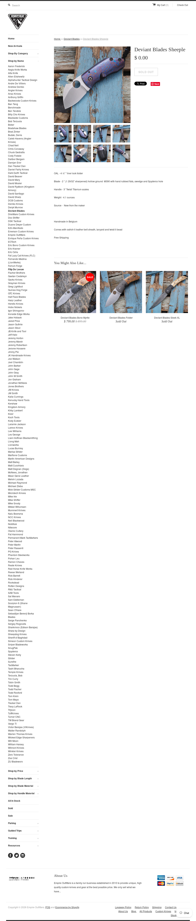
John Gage (14, 369)
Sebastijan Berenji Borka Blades (21, 615)
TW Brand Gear (16, 720)
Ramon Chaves (16, 561)
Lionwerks (13, 444)
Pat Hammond (15, 534)
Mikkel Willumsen (17, 506)
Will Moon (13, 740)
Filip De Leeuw (16, 269)
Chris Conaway (16, 148)
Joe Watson (14, 358)
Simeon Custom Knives (20, 641)
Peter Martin (14, 544)
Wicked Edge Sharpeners (21, 737)
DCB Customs (15, 200)
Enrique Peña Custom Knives (23, 238)
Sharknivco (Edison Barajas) (23, 627)
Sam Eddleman (16, 599)
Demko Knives (15, 203)
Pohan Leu (14, 558)
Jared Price (14, 320)
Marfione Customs (17, 455)
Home (11, 38)
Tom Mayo (13, 699)
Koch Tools (14, 417)
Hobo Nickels (15, 307)
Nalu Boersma (15, 513)
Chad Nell (13, 145)
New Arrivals (15, 46)
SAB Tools (13, 592)
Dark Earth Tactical (18, 172)
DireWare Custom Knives (21, 214)
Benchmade (14, 107)
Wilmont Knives (16, 747)
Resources (23, 845)
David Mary (14, 179)
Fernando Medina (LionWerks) (17, 260)
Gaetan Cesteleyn (17, 276)
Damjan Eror (14, 162)
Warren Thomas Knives (20, 733)
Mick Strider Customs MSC (22, 489)
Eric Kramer (14, 248)
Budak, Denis (15, 135)
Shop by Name (23, 61)
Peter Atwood (15, 541)
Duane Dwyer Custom (19, 224)
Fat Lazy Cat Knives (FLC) (21, 255)
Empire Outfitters (16, 234)
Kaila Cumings (15, 396)
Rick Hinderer (15, 579)
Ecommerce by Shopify (67, 907)
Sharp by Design (16, 630)
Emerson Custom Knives (21, 231)
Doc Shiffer (14, 217)
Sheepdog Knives (17, 634)
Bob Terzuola (15, 121)
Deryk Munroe (15, 207)
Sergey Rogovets (17, 623)
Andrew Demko (16, 86)
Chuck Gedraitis (16, 152)
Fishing (23, 823)
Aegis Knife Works (17, 69)
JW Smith (13, 393)
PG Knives (13, 551)
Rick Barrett (14, 575)
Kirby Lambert (15, 410)
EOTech (12, 241)
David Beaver (15, 176)
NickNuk (12, 524)
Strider (11, 658)
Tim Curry (13, 678)
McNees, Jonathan (18, 472)
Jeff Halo (12, 334)
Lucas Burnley (15, 448)
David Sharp (14, 197)
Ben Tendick (14, 110)
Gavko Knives (15, 279)
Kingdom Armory (16, 406)
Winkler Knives (16, 751)
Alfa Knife (13, 73)
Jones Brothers (16, 386)
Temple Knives (15, 672)
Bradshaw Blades (17, 128)
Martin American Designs (21, 458)
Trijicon (12, 709)
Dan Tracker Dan (17, 166)
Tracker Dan (14, 703)
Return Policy (142, 907)
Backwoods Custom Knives (22, 100)
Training (23, 838)
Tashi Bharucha (16, 668)
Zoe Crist (12, 758)
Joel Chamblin (15, 362)
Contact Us (170, 907)
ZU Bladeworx (15, 761)
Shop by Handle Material (23, 793)
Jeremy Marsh (15, 341)
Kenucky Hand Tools (18, 400)
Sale (10, 815)
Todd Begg (13, 685)
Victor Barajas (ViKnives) (21, 727)
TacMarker (13, 665)
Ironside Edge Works (19, 314)
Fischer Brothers (16, 272)
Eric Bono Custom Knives (21, 245)
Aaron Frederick (16, 66)
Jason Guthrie (15, 324)
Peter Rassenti (15, 548)
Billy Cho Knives (16, 114)
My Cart (163, 5)
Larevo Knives (15, 427)
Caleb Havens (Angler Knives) (19, 140)
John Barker (14, 365)
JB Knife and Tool (17, 331)
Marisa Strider (15, 451)
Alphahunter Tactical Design (22, 79)
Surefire (12, 661)
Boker (11, 124)
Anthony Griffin (15, 97)
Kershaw (12, 403)
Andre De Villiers (17, 83)
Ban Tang (13, 104)
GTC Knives (14, 293)
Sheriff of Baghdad (17, 637)
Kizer (10, 413)
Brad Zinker (14, 131)
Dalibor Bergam (16, 159)
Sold (10, 808)
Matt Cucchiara (16, 465)
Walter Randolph (17, 730)
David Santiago (16, 193)
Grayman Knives (16, 283)
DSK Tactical (14, 221)
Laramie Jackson (17, 424)
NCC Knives (14, 517)
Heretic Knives (15, 303)
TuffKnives (13, 713)
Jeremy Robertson (17, 345)
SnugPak (13, 647)
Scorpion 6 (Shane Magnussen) (18, 604)
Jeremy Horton (15, 338)
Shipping (157, 907)
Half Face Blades (17, 296)
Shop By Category (23, 53)
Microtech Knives (17, 493)
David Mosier (15, 183)
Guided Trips (23, 830)
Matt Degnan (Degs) (18, 468)
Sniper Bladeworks (18, 644)
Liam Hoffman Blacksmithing (23, 437)
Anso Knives (14, 93)
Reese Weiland (16, 572)
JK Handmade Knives (19, 355)
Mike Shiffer (14, 499)
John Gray (13, 372)
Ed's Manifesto (15, 227)
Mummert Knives (16, 510)
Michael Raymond (17, 482)
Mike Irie (12, 496)
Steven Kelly (14, 654)
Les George (14, 434)
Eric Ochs (13, 252)
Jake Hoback (15, 317)
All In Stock (14, 800)
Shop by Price (23, 771)
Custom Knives (163, 911)
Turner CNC (14, 716)
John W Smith (15, 376)
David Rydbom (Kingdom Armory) (21, 188)
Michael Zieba (15, 486)
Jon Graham (14, 379)
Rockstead (13, 582)
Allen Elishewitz (16, 76)
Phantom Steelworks (18, 555)
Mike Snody (14, 503)
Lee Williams (14, 431)
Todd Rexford (15, 692)
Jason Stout (14, 327)
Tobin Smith (14, 682)
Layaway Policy (123, 907)
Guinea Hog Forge (17, 289)
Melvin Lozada (15, 479)
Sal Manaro (14, 596)
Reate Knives (15, 565)
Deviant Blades (16, 210)
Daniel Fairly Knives (18, 169)
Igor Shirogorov (16, 310)
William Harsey (16, 744)
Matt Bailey (14, 462)
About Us (123, 911)
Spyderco (13, 651)
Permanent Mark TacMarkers (23, 537)
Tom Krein (13, 696)
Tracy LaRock (15, 706)
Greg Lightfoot (15, 286)
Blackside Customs (18, 117)
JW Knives (13, 389)
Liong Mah (13, 441)
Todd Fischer (14, 689)
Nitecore (12, 527)
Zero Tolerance (16, 754)
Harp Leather (15, 300)
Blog (134, 911)
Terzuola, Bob (15, 675)
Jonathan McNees (17, 382)
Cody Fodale (14, 155)
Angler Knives (15, 90)
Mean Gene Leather (18, 475)
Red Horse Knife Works (20, 568)
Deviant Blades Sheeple (95, 38)
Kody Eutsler (14, 420)
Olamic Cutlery (15, 530)
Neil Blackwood (16, 520)
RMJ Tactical (14, 589)
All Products (146, 911)
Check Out (182, 5)
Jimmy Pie (13, 351)
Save (156, 83)
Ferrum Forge (15, 265)
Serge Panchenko (17, 620)
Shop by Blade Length (23, 778)
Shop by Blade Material (23, 786)
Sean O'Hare (14, 610)
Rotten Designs (16, 585)
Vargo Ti (12, 723)
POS (47, 907)
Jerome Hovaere (16, 348)
